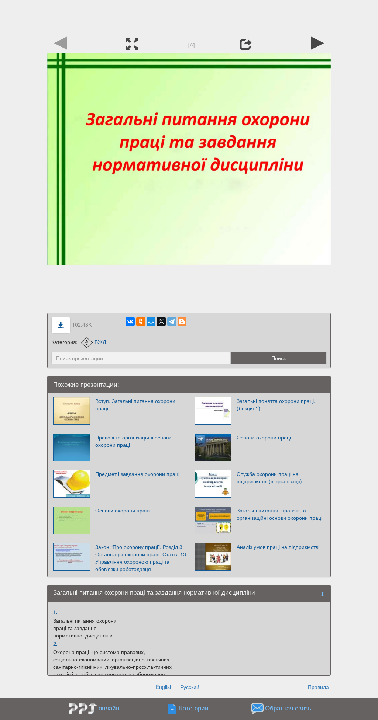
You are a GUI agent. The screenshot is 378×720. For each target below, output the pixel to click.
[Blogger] (182, 321)
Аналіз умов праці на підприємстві (278, 546)
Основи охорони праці (264, 437)
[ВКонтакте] (130, 321)
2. (55, 643)
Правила (318, 687)
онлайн (109, 707)
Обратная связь (288, 708)
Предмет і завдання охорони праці (137, 473)
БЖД (100, 341)
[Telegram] (171, 321)
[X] (161, 321)
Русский (189, 687)
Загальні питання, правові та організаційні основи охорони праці (279, 514)
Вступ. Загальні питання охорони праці (135, 404)
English (164, 687)
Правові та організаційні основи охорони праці (133, 441)
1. (55, 611)
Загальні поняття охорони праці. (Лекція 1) (276, 404)
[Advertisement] (189, 16)
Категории (194, 708)
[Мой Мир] (151, 321)
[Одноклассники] (140, 321)
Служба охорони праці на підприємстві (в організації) (269, 477)
